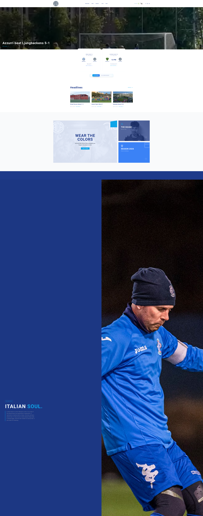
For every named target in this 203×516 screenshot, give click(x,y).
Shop (107, 3)
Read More (5, 46)
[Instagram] (147, 3)
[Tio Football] (141, 3)
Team (92, 3)
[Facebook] (145, 3)
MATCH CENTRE (89, 65)
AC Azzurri (96, 75)
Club (102, 3)
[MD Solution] (136, 3)
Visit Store (85, 148)
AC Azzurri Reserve (105, 75)
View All (130, 87)
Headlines (87, 3)
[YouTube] (149, 3)
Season (97, 3)
